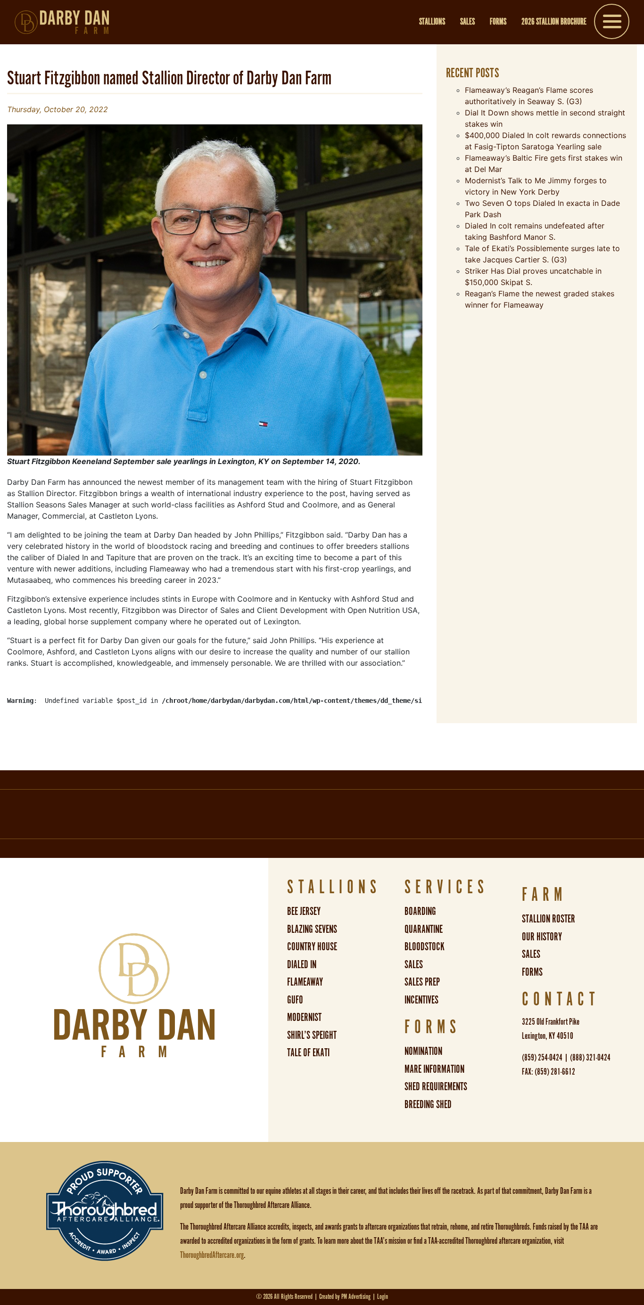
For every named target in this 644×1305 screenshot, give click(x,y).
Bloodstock (425, 947)
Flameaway (305, 982)
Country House (312, 947)
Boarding (420, 912)
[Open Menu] (611, 23)
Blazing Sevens (312, 930)
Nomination (423, 1052)
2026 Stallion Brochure (553, 22)
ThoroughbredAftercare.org (212, 1255)
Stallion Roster (548, 919)
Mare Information (434, 1070)
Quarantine (424, 930)
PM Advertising (356, 1296)
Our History (542, 937)
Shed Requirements (436, 1087)
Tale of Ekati (308, 1053)
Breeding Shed (428, 1105)
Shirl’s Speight (312, 1036)
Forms (498, 22)
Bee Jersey (304, 912)
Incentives (421, 1000)
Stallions (432, 22)
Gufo (295, 1000)
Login (382, 1296)
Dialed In (301, 965)
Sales (467, 22)
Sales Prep (422, 982)
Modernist (304, 1018)
